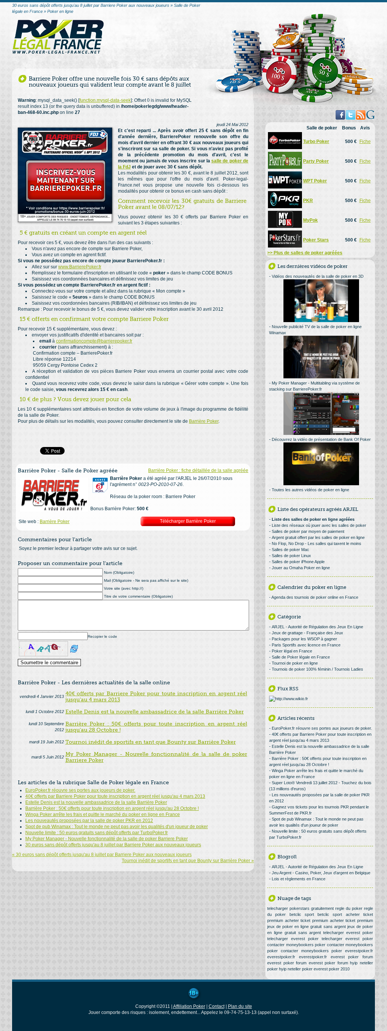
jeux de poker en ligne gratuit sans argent (306, 926)
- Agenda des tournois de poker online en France (313, 597)
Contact (216, 1006)
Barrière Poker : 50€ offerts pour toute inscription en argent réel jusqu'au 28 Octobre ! (112, 808)
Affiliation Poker (189, 1006)
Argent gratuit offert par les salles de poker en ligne (318, 537)
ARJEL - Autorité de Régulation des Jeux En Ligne (317, 627)
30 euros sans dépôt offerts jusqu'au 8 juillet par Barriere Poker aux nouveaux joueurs (113, 844)
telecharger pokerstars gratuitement (300, 908)
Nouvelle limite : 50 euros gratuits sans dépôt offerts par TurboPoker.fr (96, 832)
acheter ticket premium (306, 920)
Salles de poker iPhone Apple (298, 561)
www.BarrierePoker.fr (79, 266)
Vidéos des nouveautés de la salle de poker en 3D (318, 276)
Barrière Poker (203, 421)
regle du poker (348, 908)
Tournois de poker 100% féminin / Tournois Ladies (317, 669)
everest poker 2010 (332, 969)
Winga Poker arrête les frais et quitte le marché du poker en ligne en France (102, 814)
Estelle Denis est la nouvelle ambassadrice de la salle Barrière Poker (96, 802)
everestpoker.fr (359, 950)
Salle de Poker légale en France (301, 657)
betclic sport (301, 914)
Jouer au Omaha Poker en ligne (301, 567)
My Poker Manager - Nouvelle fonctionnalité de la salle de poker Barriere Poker (106, 838)
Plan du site (240, 1006)
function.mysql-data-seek (105, 100)
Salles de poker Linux (291, 555)
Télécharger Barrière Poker (188, 521)
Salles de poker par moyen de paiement (308, 531)
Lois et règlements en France (298, 879)
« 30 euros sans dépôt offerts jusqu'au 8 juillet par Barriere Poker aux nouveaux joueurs (102, 854)
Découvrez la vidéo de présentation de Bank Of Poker (321, 439)
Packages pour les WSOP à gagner (304, 639)
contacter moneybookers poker (296, 944)
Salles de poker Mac (290, 549)
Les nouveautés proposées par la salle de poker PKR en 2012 (89, 820)
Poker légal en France (292, 651)
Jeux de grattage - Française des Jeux (307, 633)
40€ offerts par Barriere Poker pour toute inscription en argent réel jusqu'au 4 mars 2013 (115, 796)
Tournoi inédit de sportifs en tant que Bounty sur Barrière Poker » (188, 860)
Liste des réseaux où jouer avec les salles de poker (319, 525)
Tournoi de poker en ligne (295, 663)
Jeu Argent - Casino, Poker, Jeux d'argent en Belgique (321, 873)
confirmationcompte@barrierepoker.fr (94, 341)
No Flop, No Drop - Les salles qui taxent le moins (316, 543)
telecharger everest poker (348, 932)
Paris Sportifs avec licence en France (306, 645)
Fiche (365, 141)
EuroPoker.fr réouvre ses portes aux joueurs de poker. (80, 790)
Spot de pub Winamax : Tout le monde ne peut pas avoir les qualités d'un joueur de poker (116, 826)
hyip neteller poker (296, 969)
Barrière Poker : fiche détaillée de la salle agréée (198, 470)
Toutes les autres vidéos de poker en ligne (310, 489)
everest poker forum (352, 957)
